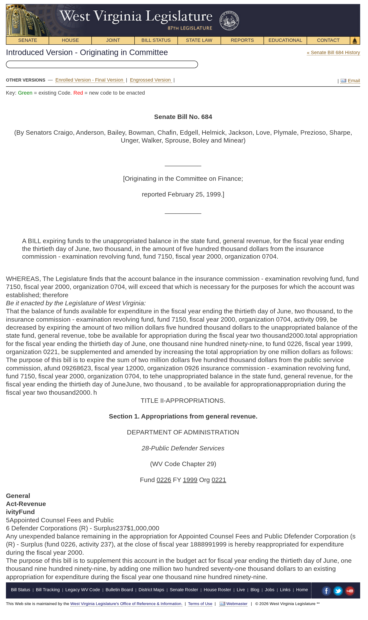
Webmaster (236, 603)
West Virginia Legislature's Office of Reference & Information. (126, 603)
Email (353, 80)
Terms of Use (200, 603)
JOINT (113, 40)
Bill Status (20, 589)
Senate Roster (184, 589)
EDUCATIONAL (285, 40)
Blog (255, 589)
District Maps (151, 589)
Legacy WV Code (82, 589)
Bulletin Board (119, 589)
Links (285, 589)
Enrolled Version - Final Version (90, 80)
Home (302, 589)
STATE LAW (199, 40)
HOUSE (70, 40)
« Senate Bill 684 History (333, 52)
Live (241, 589)
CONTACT (328, 40)
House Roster (217, 589)
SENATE (27, 40)
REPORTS (242, 40)
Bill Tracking (48, 589)
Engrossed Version (151, 80)
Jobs (269, 589)
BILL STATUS (156, 40)
